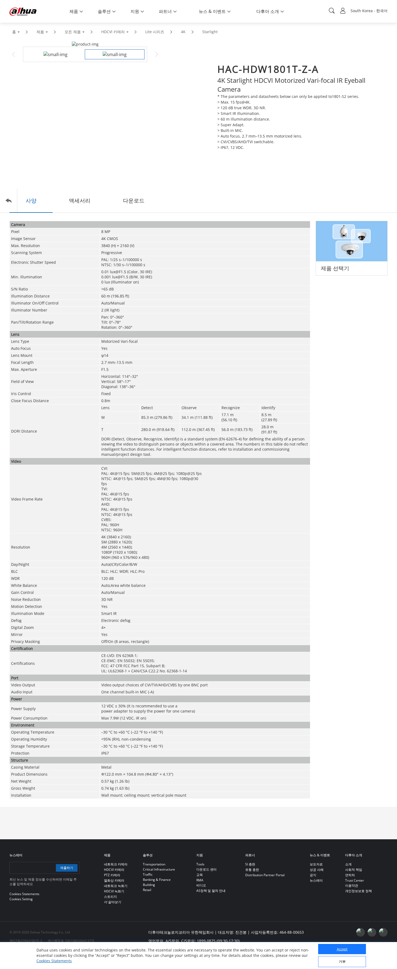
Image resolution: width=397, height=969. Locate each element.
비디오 (201, 885)
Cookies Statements (54, 960)
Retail (147, 890)
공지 (313, 875)
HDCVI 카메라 (113, 31)
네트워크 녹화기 (115, 886)
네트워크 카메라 (115, 864)
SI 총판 (250, 864)
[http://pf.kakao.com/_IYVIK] (383, 932)
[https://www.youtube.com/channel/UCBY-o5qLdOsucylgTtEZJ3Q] (372, 932)
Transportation (154, 864)
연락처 (350, 875)
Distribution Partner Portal (265, 875)
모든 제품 (73, 31)
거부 (342, 961)
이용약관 (351, 885)
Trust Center (354, 880)
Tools (200, 864)
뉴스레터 (316, 880)
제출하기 (66, 867)
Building (149, 884)
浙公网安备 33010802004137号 (71, 941)
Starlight (210, 31)
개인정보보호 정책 (358, 891)
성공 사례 (317, 869)
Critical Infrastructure (159, 869)
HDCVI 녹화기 (114, 891)
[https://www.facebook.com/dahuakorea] (360, 932)
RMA (199, 880)
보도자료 (316, 864)
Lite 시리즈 (154, 31)
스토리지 (110, 896)
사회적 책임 (353, 869)
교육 (199, 874)
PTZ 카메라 (112, 875)
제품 (40, 31)
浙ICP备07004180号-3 (25, 941)
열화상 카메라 (114, 880)
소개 (348, 864)
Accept (342, 949)
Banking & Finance (157, 879)
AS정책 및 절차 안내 (211, 890)
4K (183, 31)
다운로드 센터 (206, 869)
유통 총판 (252, 869)
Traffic (148, 874)
